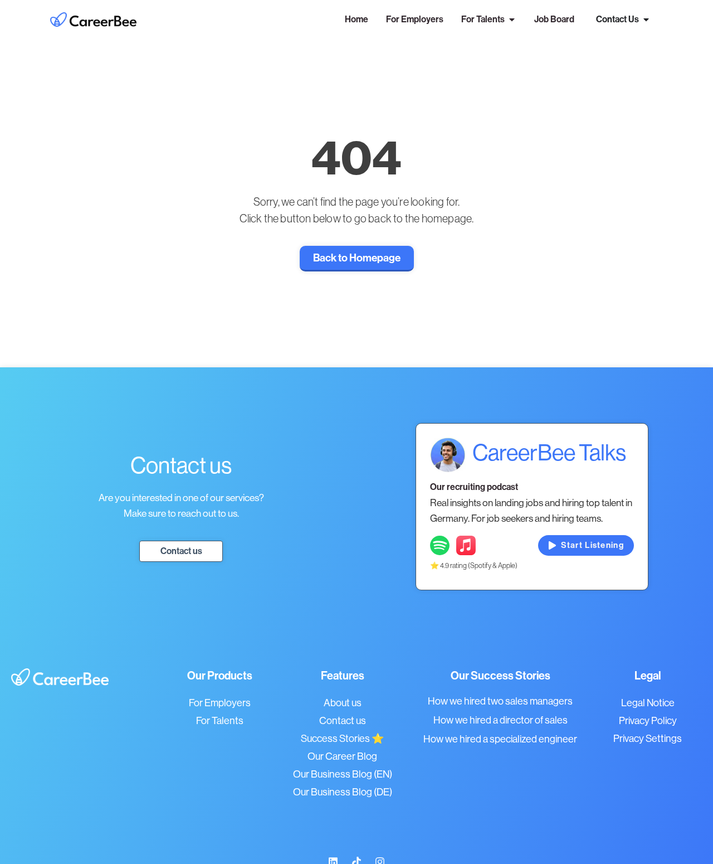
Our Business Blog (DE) (342, 792)
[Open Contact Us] (646, 19)
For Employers (220, 702)
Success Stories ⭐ (342, 738)
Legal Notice (648, 702)
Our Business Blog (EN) (342, 774)
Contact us (342, 720)
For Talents (219, 720)
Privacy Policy (648, 720)
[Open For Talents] (511, 19)
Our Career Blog (342, 756)
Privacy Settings (647, 738)
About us (343, 702)
